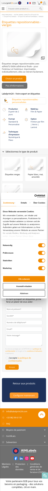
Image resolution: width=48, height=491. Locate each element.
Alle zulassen (24, 279)
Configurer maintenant (24, 395)
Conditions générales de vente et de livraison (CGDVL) (38, 468)
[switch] (41, 253)
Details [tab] (24, 203)
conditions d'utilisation (34, 351)
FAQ (8, 423)
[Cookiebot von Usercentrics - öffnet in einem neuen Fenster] (34, 196)
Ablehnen (24, 293)
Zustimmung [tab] (8, 203)
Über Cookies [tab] (39, 203)
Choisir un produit (14, 78)
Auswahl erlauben (24, 286)
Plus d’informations (15, 85)
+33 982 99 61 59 (14, 417)
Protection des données (20, 467)
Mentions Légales (6, 465)
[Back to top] (42, 414)
